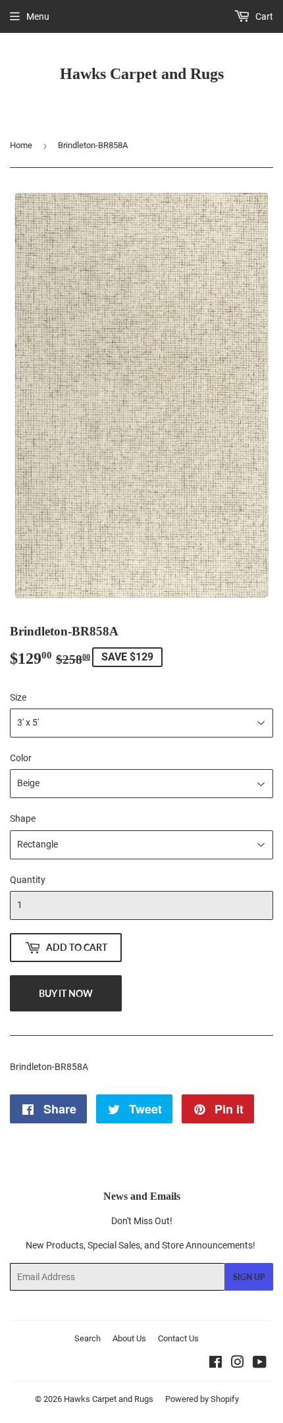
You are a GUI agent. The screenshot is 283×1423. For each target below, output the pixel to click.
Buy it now (66, 993)
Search (87, 1338)
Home (21, 145)
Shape (23, 818)
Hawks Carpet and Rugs (142, 73)
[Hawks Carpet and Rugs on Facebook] (215, 1363)
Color (21, 758)
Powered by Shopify (202, 1399)
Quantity (27, 879)
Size (18, 697)
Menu (37, 16)
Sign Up (249, 1277)
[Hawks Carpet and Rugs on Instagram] (237, 1363)
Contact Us (178, 1338)
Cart (263, 16)
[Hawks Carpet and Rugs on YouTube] (260, 1363)
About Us (129, 1338)
